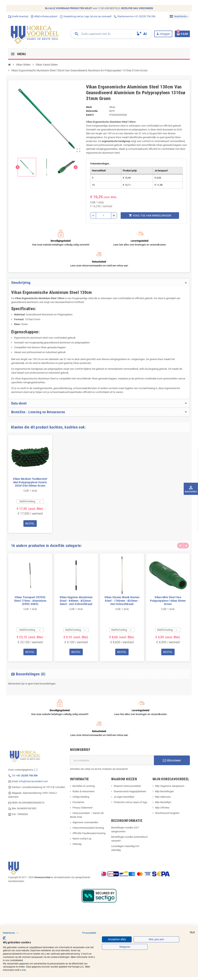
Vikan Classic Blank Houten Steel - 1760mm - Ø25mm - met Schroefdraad (121, 601)
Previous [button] (180, 545)
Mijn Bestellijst (163, 802)
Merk (89, 107)
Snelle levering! (19, 16)
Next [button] (186, 545)
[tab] (99, 282)
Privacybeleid (89, 933)
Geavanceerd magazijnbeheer (130, 791)
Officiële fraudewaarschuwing (89, 833)
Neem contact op (82, 838)
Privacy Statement (82, 807)
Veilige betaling (81, 796)
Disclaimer (78, 802)
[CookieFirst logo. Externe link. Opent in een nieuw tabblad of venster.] (4, 938)
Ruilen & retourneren (84, 791)
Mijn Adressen (163, 796)
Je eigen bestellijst (124, 796)
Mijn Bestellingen (164, 791)
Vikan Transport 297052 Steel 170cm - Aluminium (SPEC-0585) (30, 601)
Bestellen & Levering (84, 786)
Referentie (92, 111)
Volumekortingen (99, 163)
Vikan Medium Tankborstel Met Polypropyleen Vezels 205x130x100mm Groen (30, 482)
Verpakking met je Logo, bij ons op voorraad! (87, 16)
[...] (35, 769)
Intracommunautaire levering (88, 827)
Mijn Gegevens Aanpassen (169, 786)
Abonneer (173, 760)
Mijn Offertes (162, 807)
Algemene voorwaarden (85, 822)
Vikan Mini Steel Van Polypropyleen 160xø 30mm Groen (168, 601)
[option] (30, 484)
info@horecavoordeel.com (33, 781)
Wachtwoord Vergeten (167, 813)
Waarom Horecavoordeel (127, 786)
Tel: (25, 775)
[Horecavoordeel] (35, 33)
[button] (11, 933)
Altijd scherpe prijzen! (45, 16)
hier (24, 970)
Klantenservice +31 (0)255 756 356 (136, 16)
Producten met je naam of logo (130, 802)
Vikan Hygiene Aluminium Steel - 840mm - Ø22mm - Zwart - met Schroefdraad (76, 601)
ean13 (90, 114)
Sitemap (77, 844)
